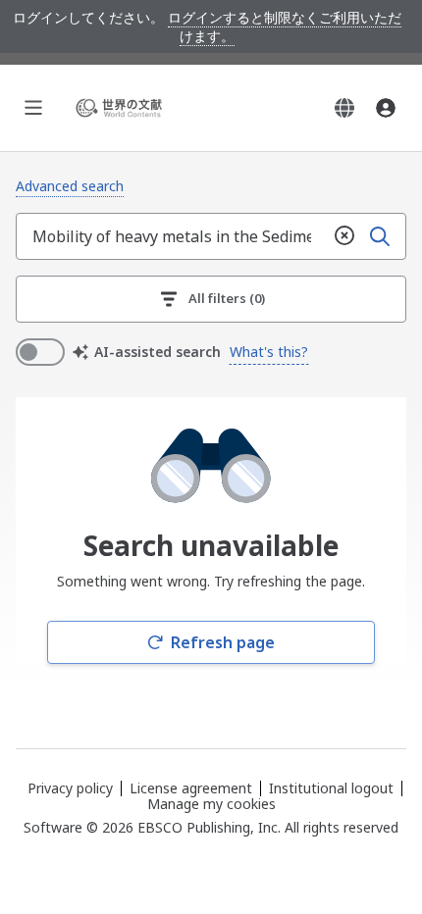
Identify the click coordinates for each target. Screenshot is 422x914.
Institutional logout (331, 788)
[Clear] (344, 236)
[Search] (379, 236)
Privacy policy (70, 788)
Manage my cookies (211, 804)
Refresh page (223, 642)
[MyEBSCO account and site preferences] (385, 107)
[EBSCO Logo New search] (122, 107)
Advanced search (70, 186)
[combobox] (172, 236)
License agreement (191, 788)
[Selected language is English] (344, 107)
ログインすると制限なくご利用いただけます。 (284, 26)
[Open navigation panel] (33, 108)
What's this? (269, 351)
